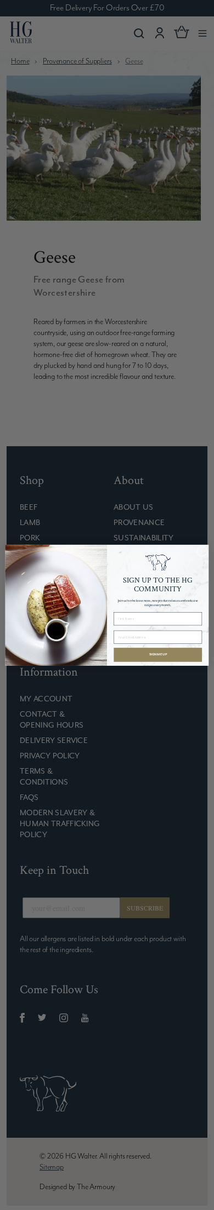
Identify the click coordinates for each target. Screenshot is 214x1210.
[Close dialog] (202, 551)
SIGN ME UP (158, 654)
